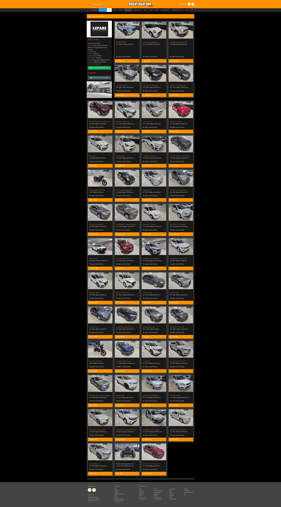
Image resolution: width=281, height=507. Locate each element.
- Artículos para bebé (173, 499)
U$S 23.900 (93, 473)
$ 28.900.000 (120, 234)
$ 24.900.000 (174, 166)
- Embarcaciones (157, 497)
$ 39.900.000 (93, 268)
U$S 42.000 (93, 439)
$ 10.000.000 (147, 166)
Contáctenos (116, 502)
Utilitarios (141, 490)
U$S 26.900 (174, 302)
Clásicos (155, 488)
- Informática (171, 495)
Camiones (141, 493)
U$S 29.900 (147, 268)
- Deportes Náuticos (157, 499)
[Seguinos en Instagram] (189, 4)
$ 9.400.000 (93, 337)
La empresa (116, 490)
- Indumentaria (186, 490)
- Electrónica (171, 493)
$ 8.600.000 (147, 405)
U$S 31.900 (93, 166)
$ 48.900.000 (120, 439)
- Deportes (185, 488)
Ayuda (115, 495)
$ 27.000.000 (147, 371)
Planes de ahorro (142, 499)
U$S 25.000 (120, 405)
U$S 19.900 (120, 200)
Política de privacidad (118, 500)
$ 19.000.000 (93, 302)
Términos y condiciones (119, 493)
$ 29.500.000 (147, 473)
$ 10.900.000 (174, 95)
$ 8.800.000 (174, 405)
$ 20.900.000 (174, 131)
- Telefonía (171, 492)
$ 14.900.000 (120, 166)
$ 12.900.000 (93, 234)
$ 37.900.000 (120, 371)
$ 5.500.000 (120, 95)
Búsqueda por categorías (119, 499)
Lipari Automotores (123, 56)
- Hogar (170, 497)
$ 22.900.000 (174, 61)
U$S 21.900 (146, 61)
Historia (115, 497)
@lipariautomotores (100, 62)
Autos (140, 488)
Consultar (146, 337)
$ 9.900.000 (147, 131)
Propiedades (156, 493)
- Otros (185, 493)
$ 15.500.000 (147, 439)
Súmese (116, 492)
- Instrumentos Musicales (188, 492)
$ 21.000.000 (93, 131)
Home (115, 488)
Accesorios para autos (158, 490)
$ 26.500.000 (120, 337)
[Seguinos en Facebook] (192, 4)
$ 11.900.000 (147, 95)
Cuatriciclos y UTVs (143, 497)
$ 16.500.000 (120, 131)
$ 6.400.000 (147, 234)
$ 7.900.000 (174, 200)
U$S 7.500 (119, 473)
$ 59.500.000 (120, 61)
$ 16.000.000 (174, 439)
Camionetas (141, 492)
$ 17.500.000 (120, 268)
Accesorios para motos (158, 492)
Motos (140, 495)
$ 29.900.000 (174, 371)
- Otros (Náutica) (172, 488)
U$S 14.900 (93, 200)
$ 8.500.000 (147, 200)
